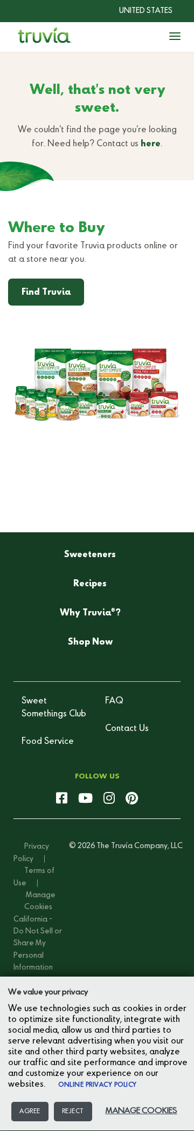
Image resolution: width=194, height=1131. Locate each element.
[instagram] (109, 799)
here (151, 144)
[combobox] (137, 11)
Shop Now (90, 642)
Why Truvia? (90, 612)
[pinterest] (132, 799)
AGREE (29, 1111)
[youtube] (85, 799)
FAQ (114, 701)
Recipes (90, 584)
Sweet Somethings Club (54, 708)
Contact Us (127, 728)
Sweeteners (90, 555)
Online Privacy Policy (97, 1085)
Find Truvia (46, 292)
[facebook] (61, 799)
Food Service (48, 741)
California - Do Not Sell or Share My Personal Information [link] (37, 944)
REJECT (73, 1111)
